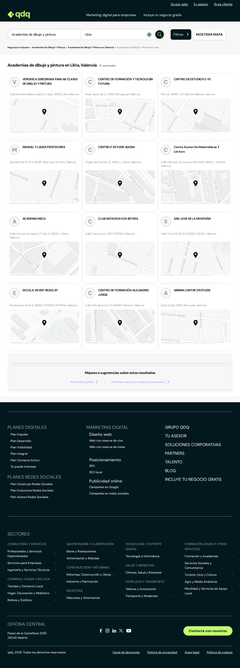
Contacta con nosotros (208, 631)
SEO (92, 466)
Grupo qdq (179, 4)
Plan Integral (19, 454)
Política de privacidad (162, 652)
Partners (174, 453)
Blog (170, 470)
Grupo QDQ (177, 427)
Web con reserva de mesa (107, 447)
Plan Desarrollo (20, 441)
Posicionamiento (105, 460)
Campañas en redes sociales (109, 493)
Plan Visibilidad (21, 447)
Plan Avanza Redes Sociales (29, 497)
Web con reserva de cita (106, 441)
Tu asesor (200, 4)
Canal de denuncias (126, 652)
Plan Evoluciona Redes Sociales (31, 490)
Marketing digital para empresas (111, 15)
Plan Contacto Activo (24, 460)
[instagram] (108, 631)
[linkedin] (114, 631)
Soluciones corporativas (193, 444)
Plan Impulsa (19, 434)
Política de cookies (219, 652)
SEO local (95, 472)
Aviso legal (192, 652)
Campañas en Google (104, 487)
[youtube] (128, 632)
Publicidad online (105, 481)
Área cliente (223, 4)
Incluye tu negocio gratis (163, 15)
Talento (173, 462)
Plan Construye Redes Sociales (31, 484)
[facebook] (101, 631)
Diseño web (100, 434)
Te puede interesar (23, 467)
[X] (121, 631)
